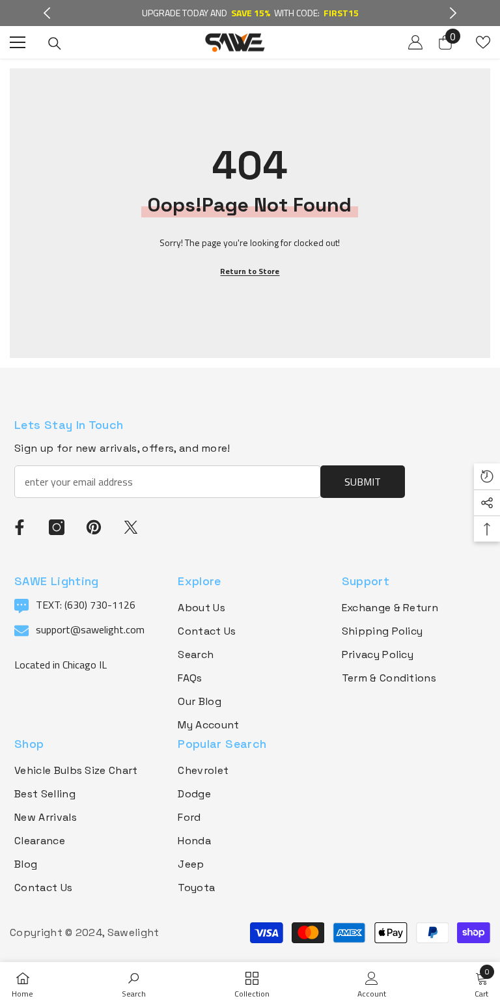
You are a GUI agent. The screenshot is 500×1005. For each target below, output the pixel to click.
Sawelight (133, 932)
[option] (250, 13)
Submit (362, 481)
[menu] (17, 42)
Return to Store (249, 271)
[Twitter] (131, 527)
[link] (133, 983)
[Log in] (415, 42)
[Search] (54, 43)
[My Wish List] (483, 42)
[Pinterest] (93, 527)
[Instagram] (56, 527)
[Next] (453, 13)
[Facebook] (19, 527)
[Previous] (47, 13)
